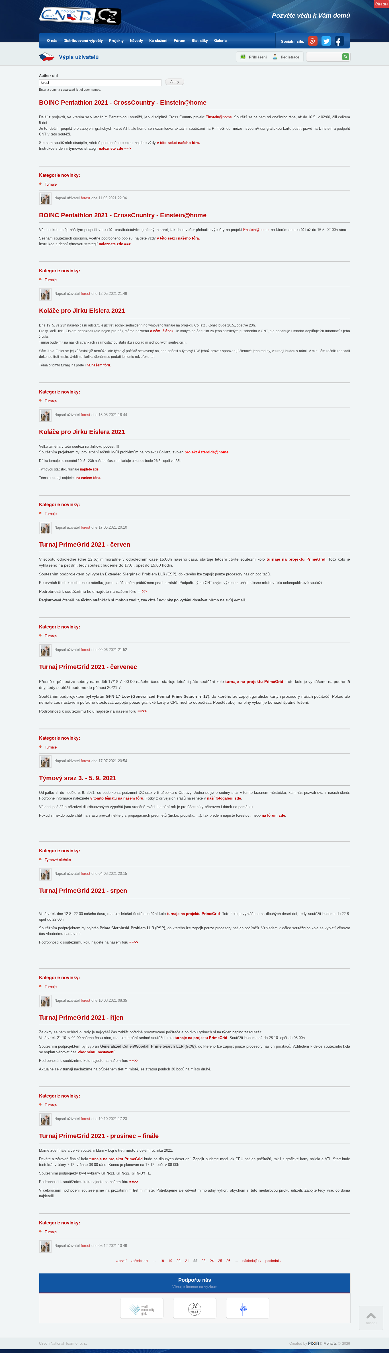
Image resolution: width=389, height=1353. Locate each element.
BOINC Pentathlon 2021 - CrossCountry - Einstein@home (122, 102)
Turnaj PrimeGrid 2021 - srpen (83, 890)
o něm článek (161, 331)
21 (187, 1260)
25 (220, 1260)
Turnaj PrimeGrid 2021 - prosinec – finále (99, 1135)
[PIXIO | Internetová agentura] (313, 1343)
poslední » (273, 1260)
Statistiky (200, 40)
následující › (251, 1260)
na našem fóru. (99, 365)
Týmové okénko (58, 859)
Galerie (220, 40)
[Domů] (81, 19)
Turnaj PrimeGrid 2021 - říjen (81, 1017)
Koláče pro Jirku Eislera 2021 (82, 310)
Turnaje (51, 184)
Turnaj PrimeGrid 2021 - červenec (88, 666)
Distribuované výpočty (83, 40)
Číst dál (382, 4)
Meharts (330, 1343)
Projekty (116, 40)
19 (170, 1260)
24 (212, 1260)
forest (85, 198)
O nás (52, 40)
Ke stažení (158, 40)
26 (228, 1260)
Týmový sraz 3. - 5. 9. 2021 (77, 778)
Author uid (48, 76)
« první (121, 1260)
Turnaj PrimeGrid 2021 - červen (84, 544)
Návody (136, 40)
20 (179, 1260)
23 (204, 1260)
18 (162, 1260)
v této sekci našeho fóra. (178, 143)
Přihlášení (258, 57)
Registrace (290, 57)
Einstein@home (219, 117)
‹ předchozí (139, 1260)
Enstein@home (256, 230)
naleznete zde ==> (115, 148)
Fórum (179, 40)
